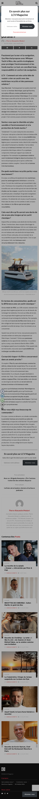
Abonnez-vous (27, 26)
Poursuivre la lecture (19, 32)
